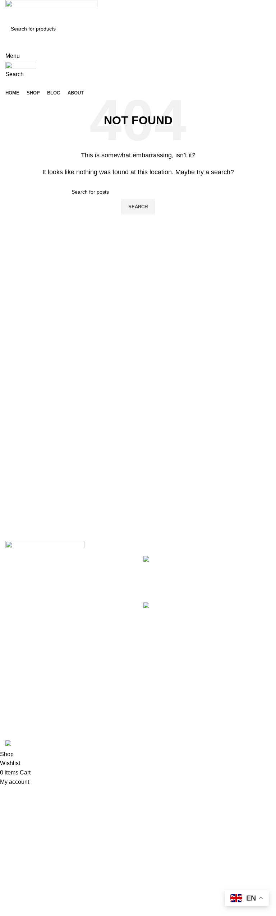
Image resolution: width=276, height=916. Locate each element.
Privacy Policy (161, 686)
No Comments (230, 587)
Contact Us (157, 713)
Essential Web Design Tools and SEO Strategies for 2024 (240, 568)
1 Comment (225, 641)
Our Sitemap (159, 726)
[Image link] (44, 546)
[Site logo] (51, 10)
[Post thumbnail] (175, 573)
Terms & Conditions (168, 700)
